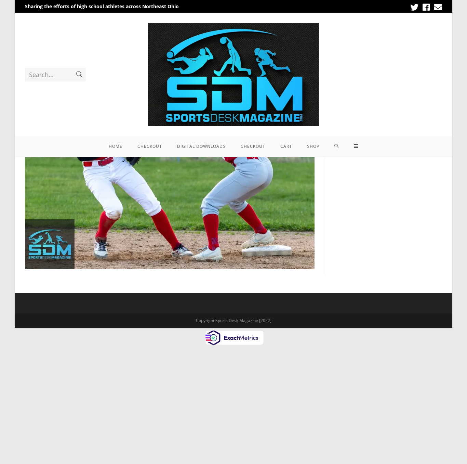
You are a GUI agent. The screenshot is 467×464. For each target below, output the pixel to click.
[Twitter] (414, 7)
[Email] (437, 7)
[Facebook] (426, 7)
